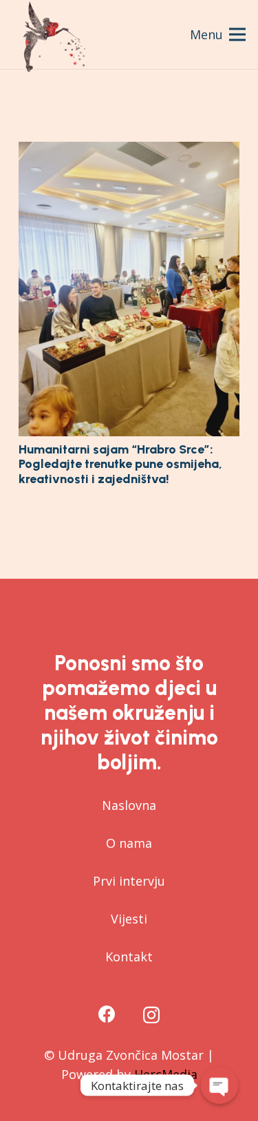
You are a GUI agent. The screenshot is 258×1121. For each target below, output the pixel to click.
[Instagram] (151, 1015)
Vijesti (129, 918)
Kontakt (129, 956)
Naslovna (129, 805)
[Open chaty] (219, 1085)
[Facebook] (107, 1014)
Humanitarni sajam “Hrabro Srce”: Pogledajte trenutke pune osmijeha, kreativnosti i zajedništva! (120, 464)
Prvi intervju (129, 881)
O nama (129, 843)
